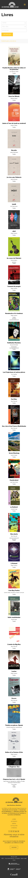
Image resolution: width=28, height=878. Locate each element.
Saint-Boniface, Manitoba (14, 805)
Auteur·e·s (14, 821)
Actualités (14, 825)
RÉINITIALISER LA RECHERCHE (9, 41)
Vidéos (14, 823)
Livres (14, 819)
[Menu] (25, 4)
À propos (14, 828)
